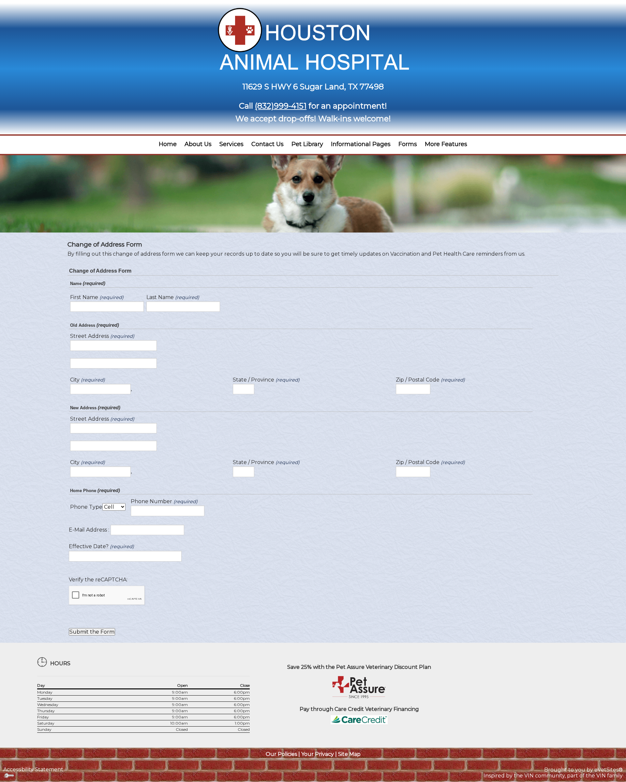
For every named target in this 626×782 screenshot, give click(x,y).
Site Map (349, 754)
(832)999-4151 (280, 106)
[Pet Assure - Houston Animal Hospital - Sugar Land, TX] (359, 687)
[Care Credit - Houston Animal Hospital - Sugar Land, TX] (359, 719)
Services (231, 144)
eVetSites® (608, 770)
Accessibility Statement (33, 769)
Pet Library (307, 144)
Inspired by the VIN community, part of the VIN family (553, 776)
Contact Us (267, 144)
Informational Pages (361, 144)
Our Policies (281, 754)
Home (168, 144)
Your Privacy (317, 754)
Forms (407, 144)
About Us (198, 144)
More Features (446, 144)
